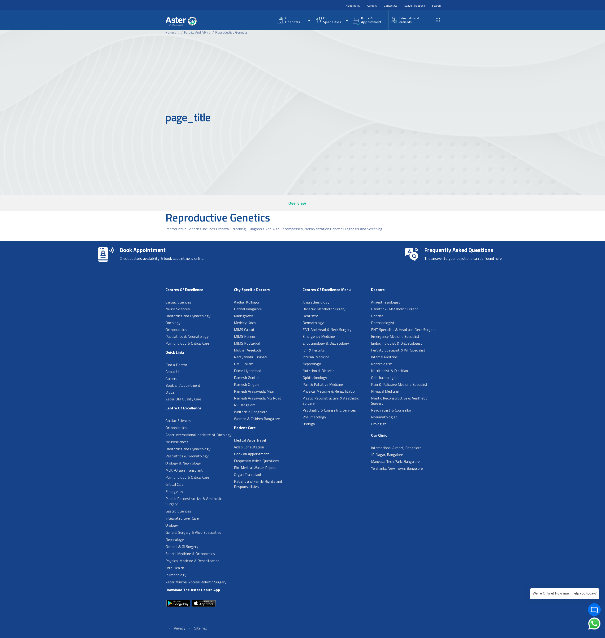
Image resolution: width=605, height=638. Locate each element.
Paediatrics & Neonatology (187, 336)
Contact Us (390, 5)
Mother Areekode (248, 350)
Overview (297, 203)
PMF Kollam (243, 364)
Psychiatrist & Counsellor (391, 410)
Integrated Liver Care (182, 518)
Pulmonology (175, 575)
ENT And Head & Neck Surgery (326, 329)
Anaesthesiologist (385, 302)
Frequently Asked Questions (256, 461)
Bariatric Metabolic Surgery (324, 309)
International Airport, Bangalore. (396, 448)
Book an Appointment (182, 385)
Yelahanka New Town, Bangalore (397, 468)
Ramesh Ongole (246, 384)
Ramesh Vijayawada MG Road (257, 398)
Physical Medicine (385, 391)
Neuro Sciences (177, 309)
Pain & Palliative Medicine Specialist (399, 384)
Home (169, 32)
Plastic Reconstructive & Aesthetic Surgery (193, 501)
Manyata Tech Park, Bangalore (395, 461)
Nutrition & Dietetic (318, 370)
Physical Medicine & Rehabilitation (192, 561)
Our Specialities (332, 20)
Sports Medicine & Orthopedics (190, 553)
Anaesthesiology (315, 302)
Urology (171, 525)
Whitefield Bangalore (250, 412)
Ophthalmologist (384, 377)
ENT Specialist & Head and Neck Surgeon (403, 329)
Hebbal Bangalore (248, 309)
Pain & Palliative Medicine (322, 384)
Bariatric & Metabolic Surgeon (395, 309)
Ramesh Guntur (246, 377)
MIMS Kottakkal (247, 343)
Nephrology (174, 539)
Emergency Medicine (318, 336)
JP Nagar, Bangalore (387, 454)
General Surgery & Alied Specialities (193, 532)
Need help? (353, 5)
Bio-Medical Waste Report (255, 467)
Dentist (377, 316)
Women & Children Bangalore (257, 418)
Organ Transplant (248, 474)
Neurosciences (177, 442)
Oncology (173, 323)
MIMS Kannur (244, 336)
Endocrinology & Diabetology (325, 343)
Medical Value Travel (250, 440)
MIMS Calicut (244, 329)
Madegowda (244, 316)
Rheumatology (314, 417)
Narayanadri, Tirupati (250, 357)
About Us (173, 371)
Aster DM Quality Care (183, 399)
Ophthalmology (314, 377)
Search (436, 5)
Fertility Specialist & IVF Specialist (398, 350)
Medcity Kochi (245, 323)
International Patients (409, 20)
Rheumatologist (384, 417)
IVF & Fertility (313, 350)
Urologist (378, 424)
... (179, 32)
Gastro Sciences (178, 511)
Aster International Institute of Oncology (198, 435)
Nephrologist (381, 364)
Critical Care (174, 484)
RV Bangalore (244, 405)
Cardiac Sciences (178, 302)
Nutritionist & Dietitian (389, 370)
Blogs (170, 392)
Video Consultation (249, 447)
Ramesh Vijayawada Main (254, 391)
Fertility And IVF (195, 32)
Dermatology (313, 323)
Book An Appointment (371, 20)
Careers (372, 5)
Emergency (174, 491)
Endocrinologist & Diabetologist (396, 343)
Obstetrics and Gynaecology (188, 316)
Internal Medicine (315, 357)
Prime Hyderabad (247, 370)
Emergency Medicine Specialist (395, 336)
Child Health (174, 568)
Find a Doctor (176, 365)
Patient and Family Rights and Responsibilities (258, 483)
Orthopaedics (176, 329)
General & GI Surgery (181, 546)
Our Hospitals (292, 20)
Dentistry (310, 316)
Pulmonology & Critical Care (187, 343)
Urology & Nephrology (183, 463)
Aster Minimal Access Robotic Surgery (195, 582)
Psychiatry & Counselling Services (329, 410)
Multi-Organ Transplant (184, 470)
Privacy (179, 628)
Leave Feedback (414, 5)
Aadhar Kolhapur (247, 302)
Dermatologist (383, 323)
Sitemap (200, 628)
